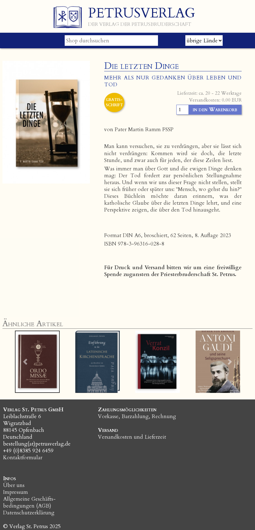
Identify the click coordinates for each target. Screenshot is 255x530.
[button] (25, 362)
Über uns (14, 485)
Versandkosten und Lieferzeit (132, 437)
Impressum (15, 492)
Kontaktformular (22, 457)
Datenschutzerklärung (28, 512)
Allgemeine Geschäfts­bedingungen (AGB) (29, 502)
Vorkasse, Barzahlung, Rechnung (137, 416)
